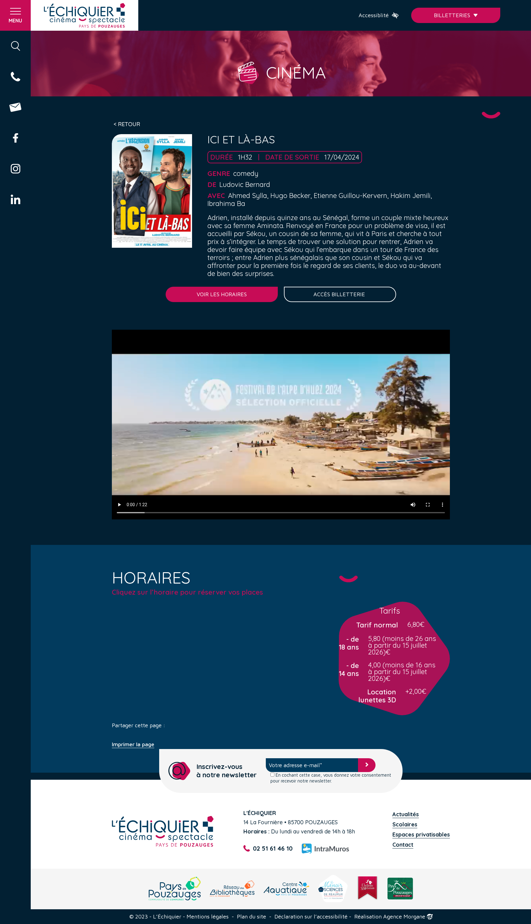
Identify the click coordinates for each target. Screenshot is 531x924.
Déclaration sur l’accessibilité (311, 916)
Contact (402, 844)
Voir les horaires (222, 294)
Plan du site (251, 916)
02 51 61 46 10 (273, 848)
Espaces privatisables (421, 834)
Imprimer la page (133, 744)
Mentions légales (208, 916)
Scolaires (404, 824)
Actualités (405, 814)
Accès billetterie (340, 294)
